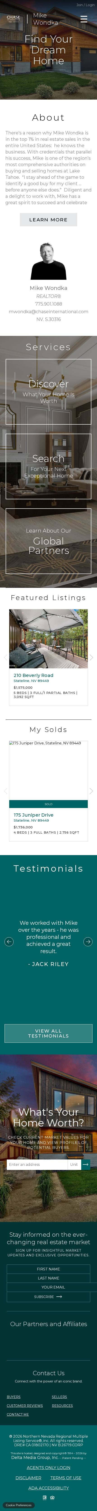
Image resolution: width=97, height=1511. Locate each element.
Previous (5, 657)
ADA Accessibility (48, 1488)
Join (79, 5)
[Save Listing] (81, 616)
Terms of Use (65, 1477)
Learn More (48, 219)
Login (90, 5)
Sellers (59, 1397)
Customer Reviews (25, 1406)
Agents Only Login (48, 1467)
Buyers (14, 1397)
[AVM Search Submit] (85, 1165)
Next (91, 657)
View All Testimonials (48, 1033)
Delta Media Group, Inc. (35, 1457)
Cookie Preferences (19, 1505)
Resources (62, 1406)
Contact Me (18, 1415)
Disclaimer (28, 1477)
